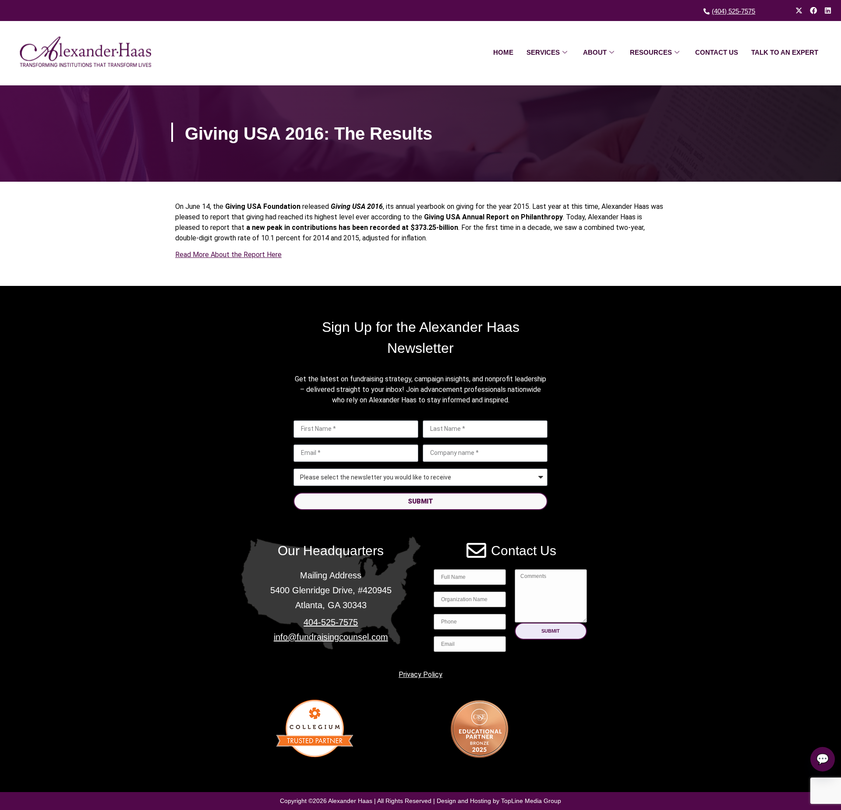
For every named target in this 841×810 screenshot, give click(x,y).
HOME (503, 52)
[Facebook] (813, 11)
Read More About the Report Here (228, 254)
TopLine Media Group (531, 800)
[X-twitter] (799, 11)
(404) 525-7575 (733, 11)
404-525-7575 (331, 622)
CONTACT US (716, 52)
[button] (551, 631)
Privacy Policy (420, 674)
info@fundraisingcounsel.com (331, 637)
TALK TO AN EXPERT (784, 52)
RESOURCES (651, 52)
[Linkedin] (828, 11)
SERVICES (543, 52)
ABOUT (595, 52)
